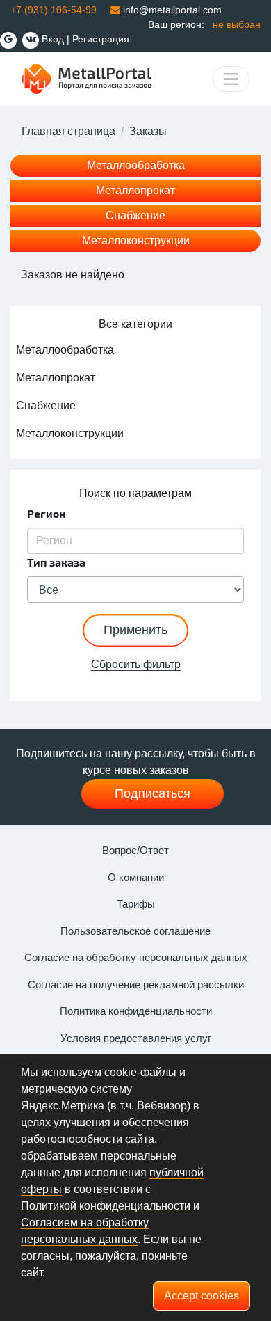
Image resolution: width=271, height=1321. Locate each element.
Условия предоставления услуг (135, 1038)
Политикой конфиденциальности (105, 1206)
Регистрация (100, 39)
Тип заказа (56, 562)
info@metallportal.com (171, 9)
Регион (46, 513)
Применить (135, 630)
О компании (136, 877)
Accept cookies (201, 1296)
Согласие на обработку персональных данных (135, 957)
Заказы (148, 131)
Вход (53, 39)
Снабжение (135, 215)
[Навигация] (231, 79)
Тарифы (136, 904)
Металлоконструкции (136, 240)
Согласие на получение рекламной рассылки (136, 984)
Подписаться (152, 793)
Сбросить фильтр (136, 664)
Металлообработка (136, 165)
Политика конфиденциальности (136, 1011)
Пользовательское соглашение (135, 931)
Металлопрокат (135, 190)
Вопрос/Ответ (135, 850)
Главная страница (68, 131)
